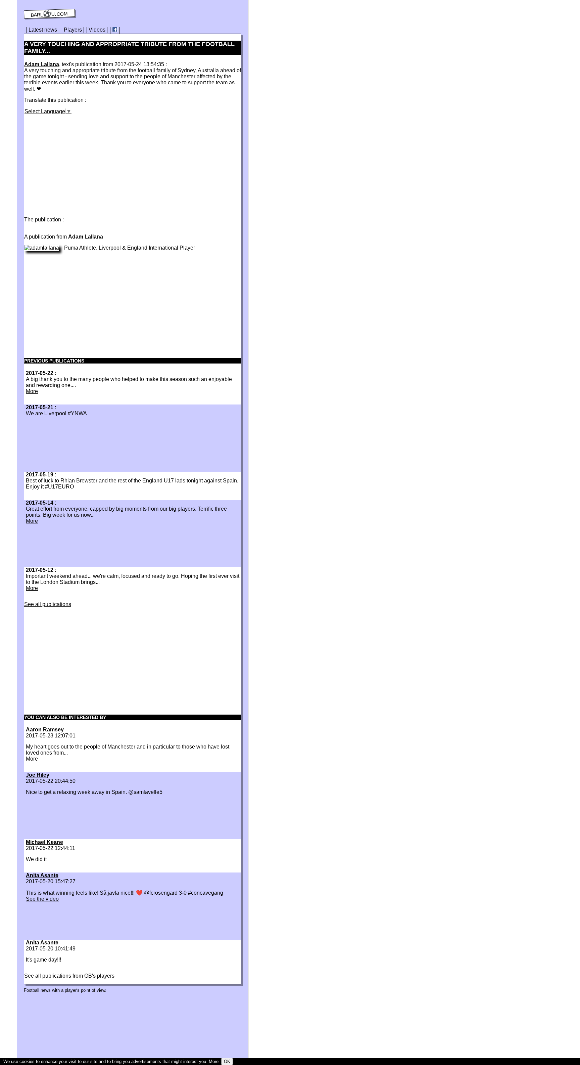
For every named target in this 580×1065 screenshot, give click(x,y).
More (32, 391)
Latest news (43, 30)
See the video (42, 899)
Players (73, 30)
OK (227, 1061)
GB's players (99, 976)
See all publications (47, 604)
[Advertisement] (80, 162)
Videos (97, 30)
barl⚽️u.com (49, 13)
